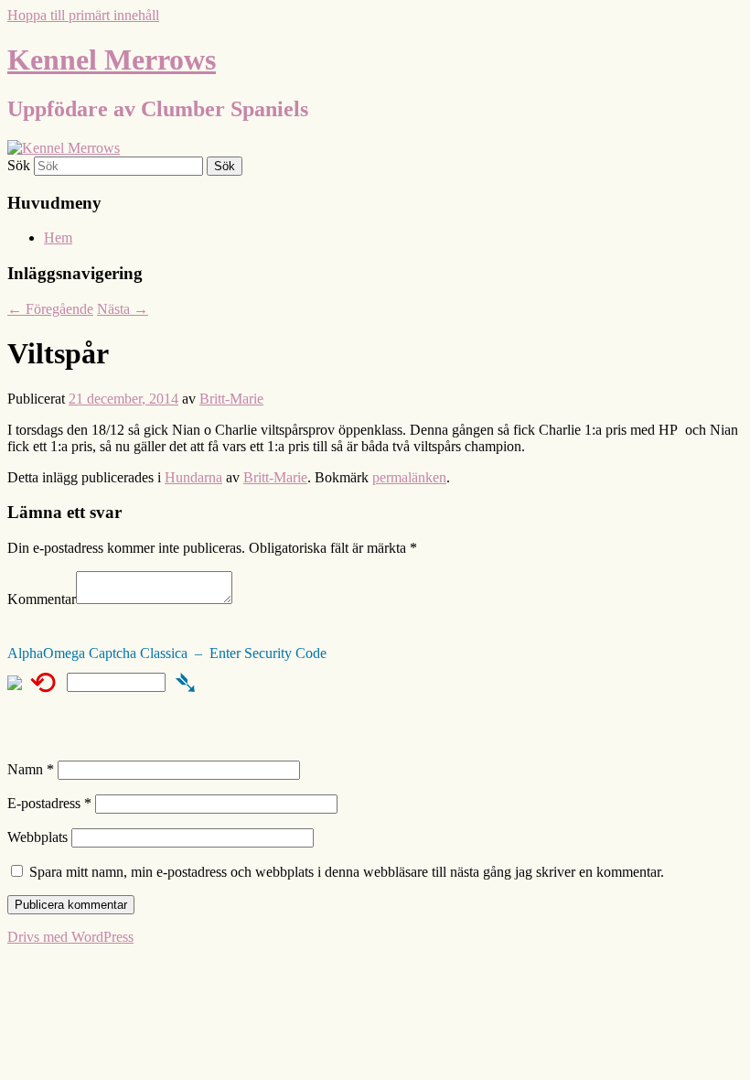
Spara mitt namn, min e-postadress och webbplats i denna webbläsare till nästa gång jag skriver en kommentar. (346, 872)
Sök (18, 165)
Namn (30, 769)
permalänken (409, 477)
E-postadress (49, 803)
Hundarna (193, 477)
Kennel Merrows (111, 59)
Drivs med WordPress (70, 937)
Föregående (50, 309)
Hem (58, 237)
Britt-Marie (231, 398)
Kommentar (41, 599)
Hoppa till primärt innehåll (83, 15)
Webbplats (37, 837)
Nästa (122, 309)
